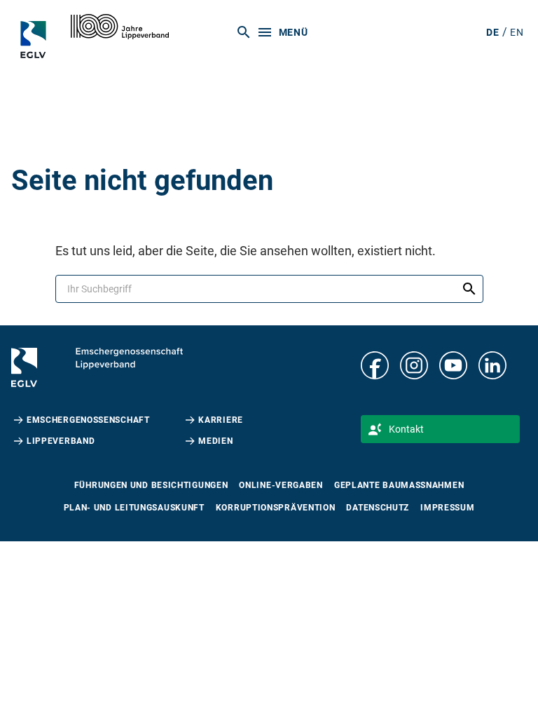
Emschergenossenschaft (88, 420)
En (517, 32)
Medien (215, 441)
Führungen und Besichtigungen (151, 485)
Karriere (220, 420)
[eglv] (37, 39)
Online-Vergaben (281, 485)
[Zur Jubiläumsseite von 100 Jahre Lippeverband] (120, 26)
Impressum (447, 508)
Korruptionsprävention (276, 508)
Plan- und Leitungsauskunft (134, 508)
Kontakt (406, 429)
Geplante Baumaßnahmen (399, 485)
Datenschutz (377, 508)
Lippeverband (61, 441)
